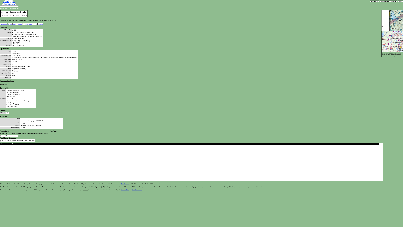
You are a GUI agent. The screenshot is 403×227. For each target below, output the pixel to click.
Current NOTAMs (32, 24)
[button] (388, 44)
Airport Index (374, 1)
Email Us (393, 1)
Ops (1, 24)
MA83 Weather (385, 1)
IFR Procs (25, 24)
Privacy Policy (4, 8)
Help (400, 1)
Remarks (40, 24)
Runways (19, 24)
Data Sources (125, 184)
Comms (5, 24)
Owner (14, 24)
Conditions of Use (14, 8)
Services (10, 24)
